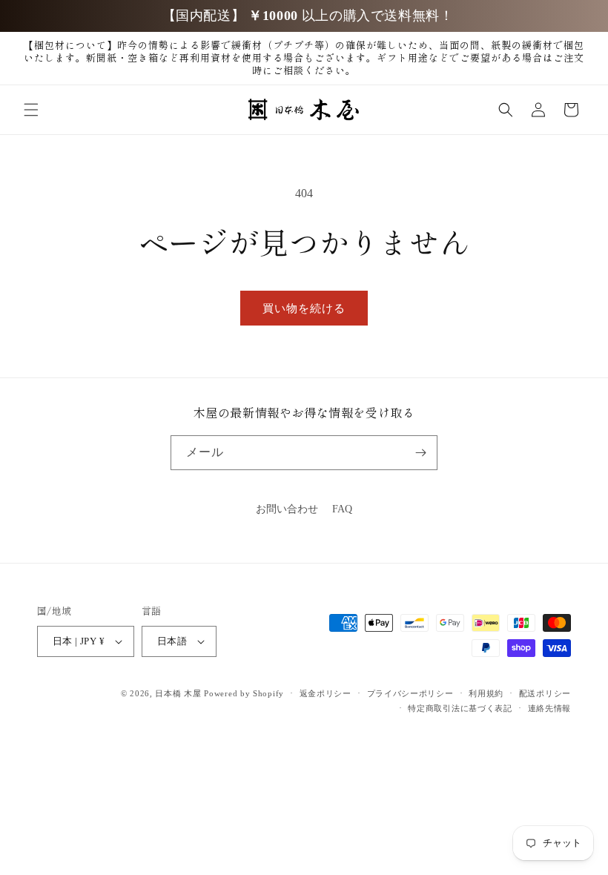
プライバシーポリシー (410, 693)
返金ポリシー (325, 693)
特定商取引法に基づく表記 (460, 708)
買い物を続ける (304, 308)
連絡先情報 (550, 708)
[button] (31, 109)
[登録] (420, 452)
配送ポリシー (545, 693)
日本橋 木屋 (178, 693)
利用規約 (486, 693)
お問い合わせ (287, 509)
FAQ (342, 509)
